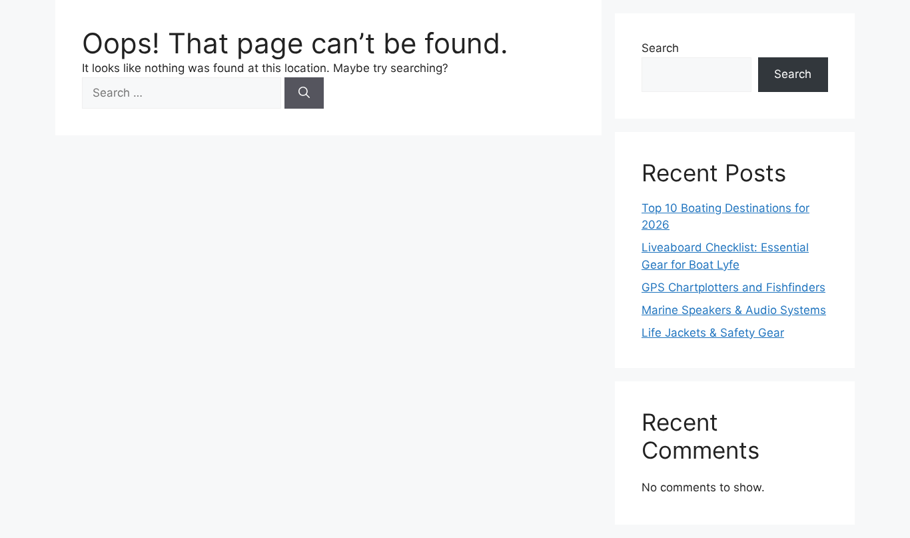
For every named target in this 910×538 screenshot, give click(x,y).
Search (660, 48)
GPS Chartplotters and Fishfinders (733, 287)
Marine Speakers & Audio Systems (734, 310)
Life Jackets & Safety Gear (713, 332)
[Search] (304, 93)
